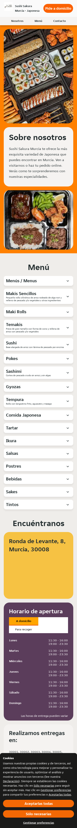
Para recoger (23, 629)
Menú (38, 21)
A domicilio (23, 621)
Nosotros (17, 21)
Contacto (59, 21)
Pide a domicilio (58, 8)
